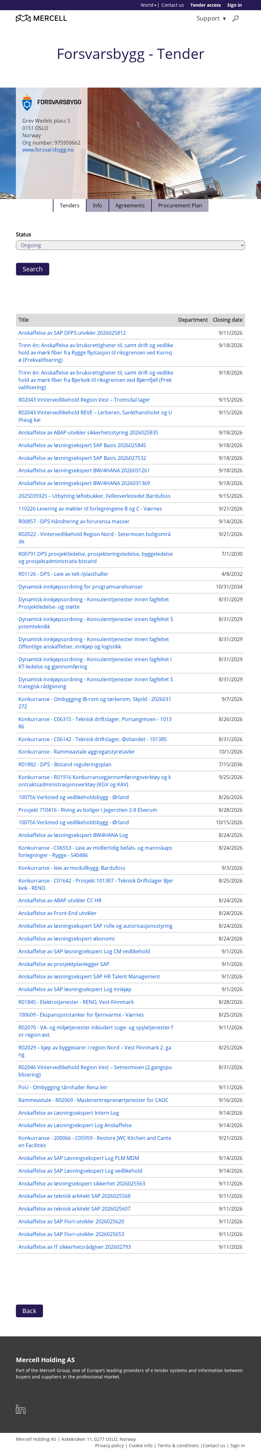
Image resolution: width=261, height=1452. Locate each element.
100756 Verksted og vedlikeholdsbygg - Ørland (73, 797)
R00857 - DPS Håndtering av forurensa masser (74, 521)
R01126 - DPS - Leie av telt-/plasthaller (63, 573)
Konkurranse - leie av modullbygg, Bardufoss (71, 867)
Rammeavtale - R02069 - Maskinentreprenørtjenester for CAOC (93, 1100)
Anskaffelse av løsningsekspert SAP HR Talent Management (89, 976)
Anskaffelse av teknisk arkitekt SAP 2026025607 (74, 1208)
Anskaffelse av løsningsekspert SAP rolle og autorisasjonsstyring (95, 925)
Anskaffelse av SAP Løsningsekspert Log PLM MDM (78, 1158)
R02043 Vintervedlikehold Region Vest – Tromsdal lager (84, 399)
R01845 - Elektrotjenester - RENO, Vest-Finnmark (76, 1001)
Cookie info (140, 1445)
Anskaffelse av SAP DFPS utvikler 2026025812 (72, 332)
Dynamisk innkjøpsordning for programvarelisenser (80, 586)
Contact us (172, 5)
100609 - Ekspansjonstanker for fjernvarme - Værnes (81, 1014)
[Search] (235, 18)
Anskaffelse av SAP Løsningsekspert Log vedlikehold (80, 1170)
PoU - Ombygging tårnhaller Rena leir (63, 1087)
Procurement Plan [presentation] (180, 205)
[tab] (69, 205)
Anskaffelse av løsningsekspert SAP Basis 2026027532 (82, 457)
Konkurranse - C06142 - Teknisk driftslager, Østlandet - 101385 (92, 739)
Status (23, 234)
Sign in (234, 5)
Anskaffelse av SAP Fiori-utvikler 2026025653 (71, 1234)
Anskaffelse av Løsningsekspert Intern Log (68, 1112)
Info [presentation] (97, 205)
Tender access (205, 5)
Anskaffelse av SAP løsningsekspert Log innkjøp (74, 989)
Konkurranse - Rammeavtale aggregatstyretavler (76, 751)
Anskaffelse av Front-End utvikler (57, 913)
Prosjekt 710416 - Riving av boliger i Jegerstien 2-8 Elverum (87, 809)
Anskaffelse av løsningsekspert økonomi (66, 938)
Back (29, 1310)
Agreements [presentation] (130, 205)
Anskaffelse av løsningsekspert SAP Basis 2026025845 (82, 445)
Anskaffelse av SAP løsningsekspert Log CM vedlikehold (84, 951)
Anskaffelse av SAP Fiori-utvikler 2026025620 (71, 1221)
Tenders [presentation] (70, 205)
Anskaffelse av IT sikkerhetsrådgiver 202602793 (74, 1246)
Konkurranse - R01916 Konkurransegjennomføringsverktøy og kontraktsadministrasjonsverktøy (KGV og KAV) (94, 781)
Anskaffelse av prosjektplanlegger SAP (63, 964)
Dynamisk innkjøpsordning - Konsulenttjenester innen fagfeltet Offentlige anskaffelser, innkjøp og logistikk (93, 643)
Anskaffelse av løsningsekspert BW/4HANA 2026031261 (84, 470)
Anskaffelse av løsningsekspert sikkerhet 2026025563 (81, 1183)
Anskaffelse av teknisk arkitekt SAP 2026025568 (74, 1195)
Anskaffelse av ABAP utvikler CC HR (60, 900)
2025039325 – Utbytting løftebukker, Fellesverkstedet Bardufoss (94, 495)
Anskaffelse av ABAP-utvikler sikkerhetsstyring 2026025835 (88, 432)
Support (208, 18)
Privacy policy (109, 1445)
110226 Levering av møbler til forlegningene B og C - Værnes (90, 508)
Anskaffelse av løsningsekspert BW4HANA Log (73, 835)
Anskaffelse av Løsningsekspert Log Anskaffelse (75, 1125)
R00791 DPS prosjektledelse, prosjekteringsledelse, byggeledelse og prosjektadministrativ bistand (95, 557)
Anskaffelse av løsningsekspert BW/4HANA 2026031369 (84, 483)
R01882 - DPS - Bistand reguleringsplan (64, 764)
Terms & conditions (178, 1445)
